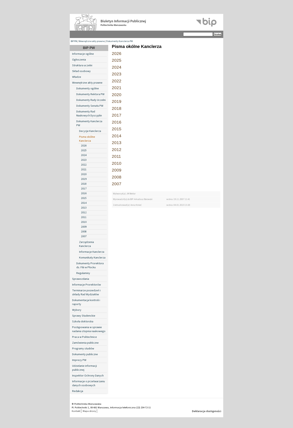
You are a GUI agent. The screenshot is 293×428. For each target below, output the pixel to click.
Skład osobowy (81, 71)
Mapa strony (89, 411)
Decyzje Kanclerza (90, 131)
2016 (84, 193)
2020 (84, 174)
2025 (84, 150)
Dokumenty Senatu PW (89, 106)
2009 (84, 227)
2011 (84, 217)
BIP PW (74, 41)
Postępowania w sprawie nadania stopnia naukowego (88, 329)
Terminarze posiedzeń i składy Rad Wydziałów (86, 292)
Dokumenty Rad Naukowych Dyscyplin (89, 114)
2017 (84, 189)
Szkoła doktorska (82, 322)
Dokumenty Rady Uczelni (91, 100)
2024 (84, 155)
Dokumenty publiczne (85, 354)
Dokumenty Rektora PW (90, 94)
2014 (84, 203)
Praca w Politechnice (84, 337)
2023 (84, 160)
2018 (84, 184)
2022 (84, 165)
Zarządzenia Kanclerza (86, 244)
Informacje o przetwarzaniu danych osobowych (88, 383)
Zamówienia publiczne (85, 343)
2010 (84, 222)
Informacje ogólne (83, 54)
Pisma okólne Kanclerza (87, 139)
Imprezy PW (79, 360)
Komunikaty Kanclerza (92, 258)
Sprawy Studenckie (83, 316)
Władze (76, 77)
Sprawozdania (80, 279)
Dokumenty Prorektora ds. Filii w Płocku (90, 265)
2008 (84, 232)
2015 (84, 198)
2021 (84, 170)
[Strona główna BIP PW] (146, 22)
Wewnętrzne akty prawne (92, 41)
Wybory (76, 310)
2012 (84, 212)
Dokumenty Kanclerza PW (119, 41)
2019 (84, 179)
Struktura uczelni (82, 65)
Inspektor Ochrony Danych (88, 376)
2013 (84, 208)
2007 (84, 236)
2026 (84, 146)
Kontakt (76, 411)
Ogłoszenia (79, 60)
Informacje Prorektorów (86, 285)
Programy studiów (83, 349)
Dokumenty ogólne (87, 89)
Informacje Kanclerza (91, 252)
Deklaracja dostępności (206, 411)
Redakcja (77, 391)
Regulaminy (83, 273)
